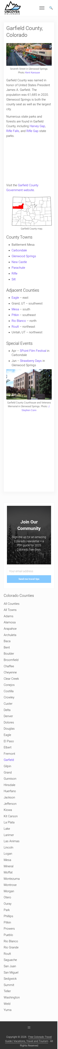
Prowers (9, 928)
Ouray (7, 904)
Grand (8, 772)
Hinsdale (9, 785)
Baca (7, 641)
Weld (7, 1004)
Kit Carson (11, 816)
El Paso (9, 741)
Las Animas (11, 841)
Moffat (8, 872)
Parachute (18, 267)
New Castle (19, 262)
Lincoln (8, 847)
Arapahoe (10, 629)
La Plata (9, 822)
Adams (8, 616)
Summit (9, 985)
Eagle (15, 297)
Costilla (9, 691)
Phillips (8, 916)
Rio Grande (11, 947)
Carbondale (19, 250)
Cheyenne (10, 672)
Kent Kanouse (32, 72)
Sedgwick (10, 978)
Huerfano (10, 791)
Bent (7, 647)
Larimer (9, 835)
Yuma (7, 1010)
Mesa (15, 309)
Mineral (8, 866)
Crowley (9, 697)
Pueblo (8, 935)
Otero (7, 897)
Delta (7, 710)
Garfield (9, 760)
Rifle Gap (32, 131)
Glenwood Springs (24, 256)
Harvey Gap (37, 126)
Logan (8, 853)
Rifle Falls (12, 131)
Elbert (7, 747)
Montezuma (12, 879)
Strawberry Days (31, 361)
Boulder (9, 653)
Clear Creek (11, 679)
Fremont (9, 754)
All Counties (11, 604)
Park (7, 910)
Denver (8, 716)
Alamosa (10, 622)
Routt (15, 326)
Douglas (9, 728)
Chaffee (9, 666)
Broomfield (11, 660)
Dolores (9, 722)
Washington (12, 997)
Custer (8, 703)
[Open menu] (29, 1027)
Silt (14, 279)
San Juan (10, 966)
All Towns (10, 610)
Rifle (14, 273)
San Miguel (11, 972)
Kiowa (8, 810)
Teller (7, 991)
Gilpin (7, 766)
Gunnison (10, 778)
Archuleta (10, 635)
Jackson (9, 797)
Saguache (10, 960)
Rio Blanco (19, 321)
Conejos (9, 685)
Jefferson (10, 804)
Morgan (9, 891)
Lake (7, 829)
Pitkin (15, 315)
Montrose (10, 885)
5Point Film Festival (33, 351)
